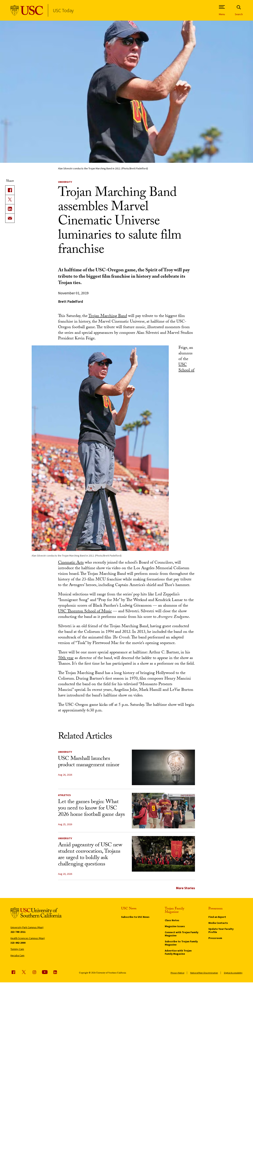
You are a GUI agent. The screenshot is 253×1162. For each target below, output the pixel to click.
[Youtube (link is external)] (45, 972)
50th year (66, 658)
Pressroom (215, 938)
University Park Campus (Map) (26, 927)
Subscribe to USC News (135, 917)
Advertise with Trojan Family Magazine (178, 952)
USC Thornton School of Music (85, 611)
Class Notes (172, 920)
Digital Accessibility (233, 972)
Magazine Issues (175, 926)
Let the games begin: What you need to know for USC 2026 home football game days (91, 808)
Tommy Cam (17, 949)
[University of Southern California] (26, 10)
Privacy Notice (177, 972)
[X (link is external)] (10, 199)
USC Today (63, 10)
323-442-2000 (17, 942)
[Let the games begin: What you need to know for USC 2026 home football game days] (163, 810)
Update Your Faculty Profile (221, 930)
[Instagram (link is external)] (34, 972)
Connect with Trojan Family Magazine (181, 934)
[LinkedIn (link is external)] (10, 209)
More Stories (185, 888)
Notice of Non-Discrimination (204, 972)
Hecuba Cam (17, 955)
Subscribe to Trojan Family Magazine (181, 943)
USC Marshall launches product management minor (88, 762)
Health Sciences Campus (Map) (27, 938)
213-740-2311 (17, 932)
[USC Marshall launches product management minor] (163, 767)
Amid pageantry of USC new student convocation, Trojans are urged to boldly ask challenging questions (90, 855)
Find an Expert (217, 917)
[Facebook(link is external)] (10, 190)
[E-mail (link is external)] (10, 218)
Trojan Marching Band (107, 316)
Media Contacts (218, 923)
